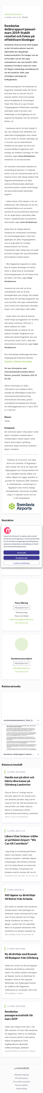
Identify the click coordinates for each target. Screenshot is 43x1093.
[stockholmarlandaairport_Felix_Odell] (21, 704)
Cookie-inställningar (21, 563)
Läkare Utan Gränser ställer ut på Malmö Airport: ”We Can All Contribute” (21, 840)
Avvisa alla (21, 553)
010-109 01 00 (21, 623)
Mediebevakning (21, 1074)
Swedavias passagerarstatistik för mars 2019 (19, 1015)
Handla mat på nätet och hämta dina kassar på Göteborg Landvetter (19, 781)
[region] (21, 547)
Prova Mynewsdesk (21, 1081)
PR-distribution (21, 1078)
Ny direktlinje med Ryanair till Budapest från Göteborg (21, 955)
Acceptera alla (21, 558)
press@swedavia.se (21, 668)
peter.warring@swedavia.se (21, 619)
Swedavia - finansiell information (18, 361)
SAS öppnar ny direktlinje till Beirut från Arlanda (20, 897)
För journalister (21, 1085)
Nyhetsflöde (21, 1088)
